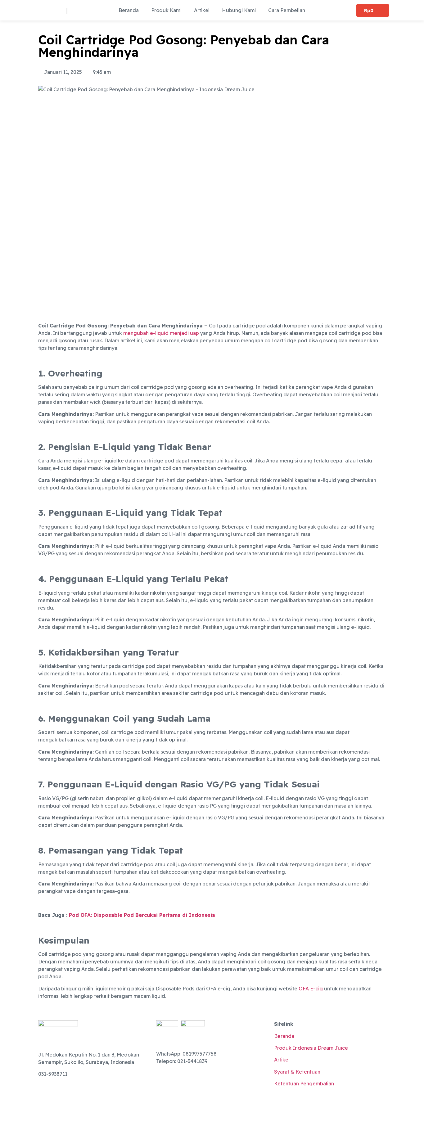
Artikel (202, 10)
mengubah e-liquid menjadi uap (160, 333)
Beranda (129, 10)
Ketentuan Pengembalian (304, 1083)
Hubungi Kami (239, 10)
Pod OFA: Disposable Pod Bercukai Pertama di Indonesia (142, 915)
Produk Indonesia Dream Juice (311, 1048)
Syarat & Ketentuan (297, 1072)
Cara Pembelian (286, 10)
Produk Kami (166, 10)
